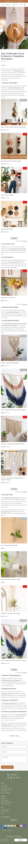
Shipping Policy (5, 800)
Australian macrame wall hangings (10, 680)
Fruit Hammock (12, 262)
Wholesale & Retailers (6, 789)
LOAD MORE (14, 238)
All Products (4, 785)
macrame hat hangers (14, 87)
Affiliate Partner (5, 791)
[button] (2, 4)
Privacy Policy (4, 811)
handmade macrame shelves (11, 497)
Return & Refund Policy (7, 802)
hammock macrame (6, 693)
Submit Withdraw (5, 792)
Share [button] (3, 65)
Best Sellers (4, 787)
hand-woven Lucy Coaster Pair (17, 248)
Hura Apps (24, 241)
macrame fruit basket (9, 703)
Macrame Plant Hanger (12, 312)
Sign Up (21, 840)
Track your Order (5, 804)
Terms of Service (5, 809)
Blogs (2, 813)
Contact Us (4, 798)
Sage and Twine (18, 70)
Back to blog (15, 736)
